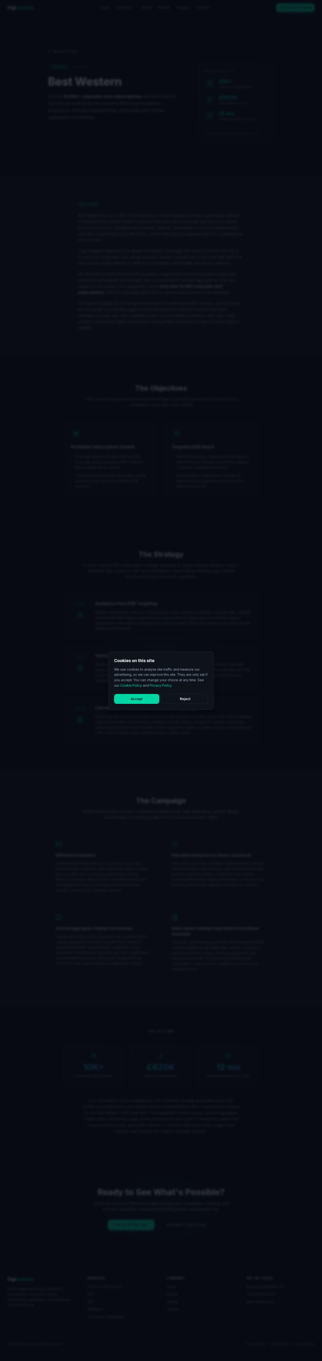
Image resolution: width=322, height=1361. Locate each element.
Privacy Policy (160, 685)
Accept (137, 699)
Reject (185, 699)
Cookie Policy (131, 685)
